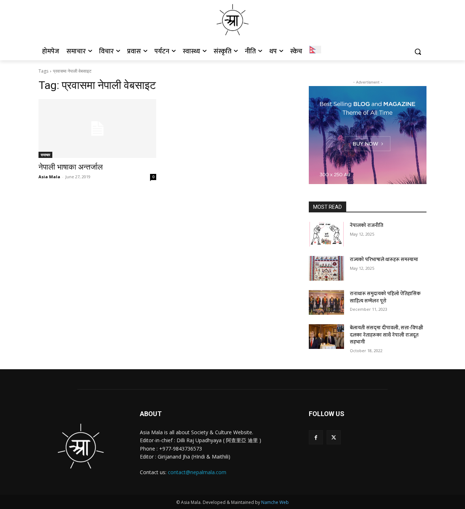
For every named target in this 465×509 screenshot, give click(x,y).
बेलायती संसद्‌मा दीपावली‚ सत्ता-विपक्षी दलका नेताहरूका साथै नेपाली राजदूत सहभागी (386, 334)
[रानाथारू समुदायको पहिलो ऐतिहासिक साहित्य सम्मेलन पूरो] (326, 302)
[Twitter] (334, 437)
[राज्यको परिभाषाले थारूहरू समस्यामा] (326, 268)
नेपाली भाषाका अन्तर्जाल (71, 167)
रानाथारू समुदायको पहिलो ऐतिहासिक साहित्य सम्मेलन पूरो (385, 297)
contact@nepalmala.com (197, 472)
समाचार (45, 154)
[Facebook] (316, 437)
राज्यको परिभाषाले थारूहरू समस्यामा (384, 259)
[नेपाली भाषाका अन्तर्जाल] (97, 128)
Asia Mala (49, 176)
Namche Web (275, 502)
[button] (417, 51)
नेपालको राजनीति (366, 225)
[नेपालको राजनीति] (326, 234)
